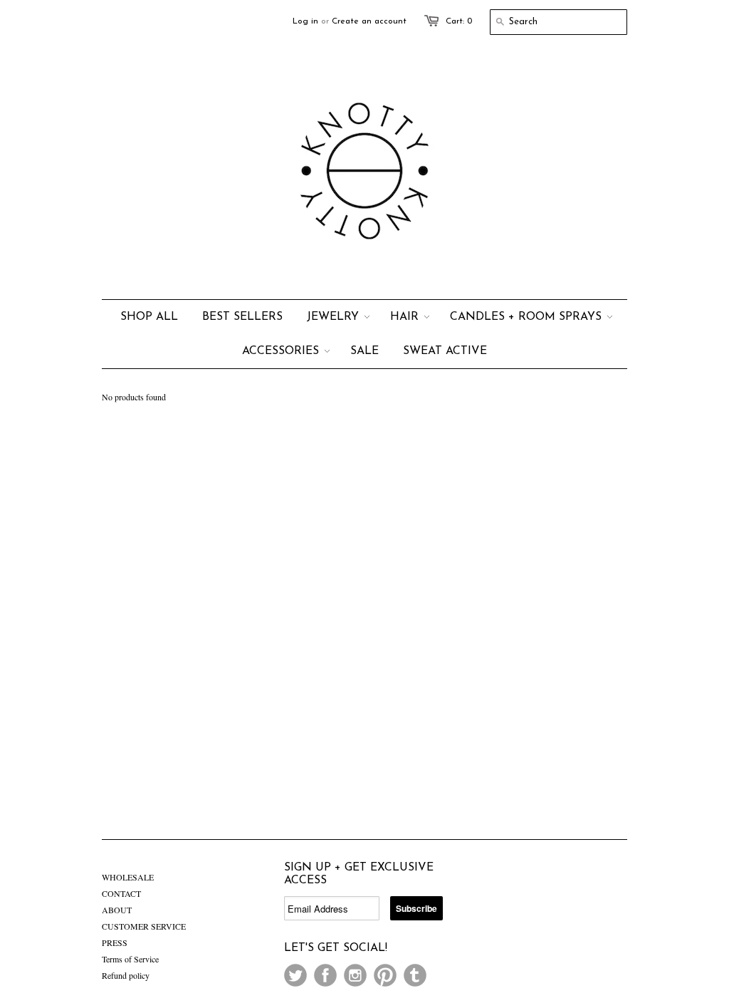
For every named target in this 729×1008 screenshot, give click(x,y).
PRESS (114, 942)
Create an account (369, 21)
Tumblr (415, 975)
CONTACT (121, 893)
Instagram (355, 975)
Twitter (295, 975)
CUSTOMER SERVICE (144, 926)
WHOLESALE (128, 877)
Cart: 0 (459, 21)
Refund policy (126, 975)
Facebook (325, 975)
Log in (305, 21)
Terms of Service (130, 959)
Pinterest (385, 975)
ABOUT (117, 909)
